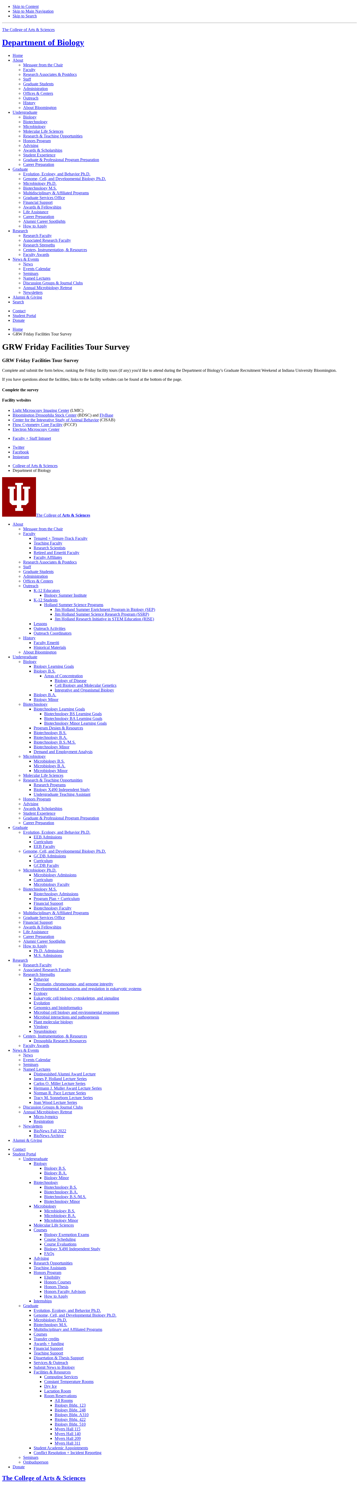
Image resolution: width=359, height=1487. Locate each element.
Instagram (21, 457)
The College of (63, 515)
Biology (43, 42)
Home (18, 55)
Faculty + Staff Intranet (32, 438)
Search (18, 302)
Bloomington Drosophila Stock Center (44, 415)
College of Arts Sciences (35, 465)
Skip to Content (26, 6)
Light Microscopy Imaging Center (41, 410)
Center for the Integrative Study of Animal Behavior (56, 420)
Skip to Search (25, 16)
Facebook (21, 452)
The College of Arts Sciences (28, 29)
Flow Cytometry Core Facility (38, 424)
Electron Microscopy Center (36, 429)
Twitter (18, 447)
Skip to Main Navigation (33, 11)
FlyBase (106, 415)
